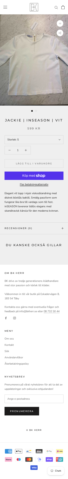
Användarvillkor (14, 357)
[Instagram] (14, 318)
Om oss (9, 338)
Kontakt (9, 345)
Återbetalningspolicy (17, 364)
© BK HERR (34, 430)
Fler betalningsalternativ (34, 184)
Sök (7, 351)
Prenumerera (22, 411)
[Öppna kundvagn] (63, 7)
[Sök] (56, 7)
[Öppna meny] (5, 7)
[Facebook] (6, 318)
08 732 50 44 (52, 311)
